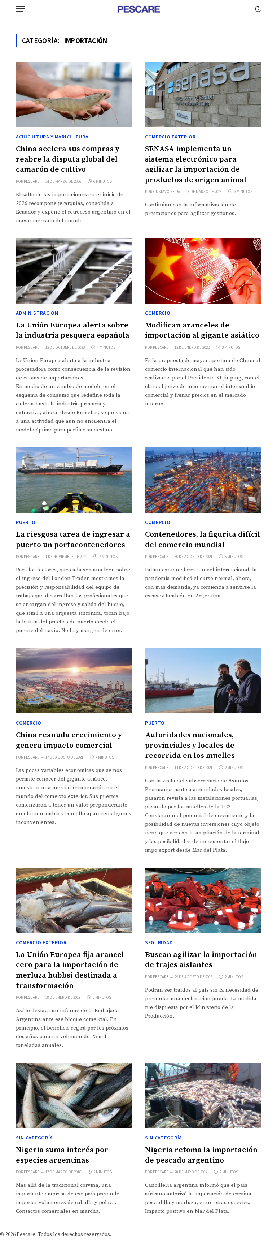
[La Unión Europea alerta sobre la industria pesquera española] (74, 271)
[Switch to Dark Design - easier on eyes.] (257, 9)
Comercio (158, 313)
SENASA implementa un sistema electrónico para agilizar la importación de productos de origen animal (195, 164)
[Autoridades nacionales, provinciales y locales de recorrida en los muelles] (203, 680)
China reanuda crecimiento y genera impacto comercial (69, 740)
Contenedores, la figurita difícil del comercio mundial (202, 540)
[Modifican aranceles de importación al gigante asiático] (203, 271)
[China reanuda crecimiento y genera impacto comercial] (74, 680)
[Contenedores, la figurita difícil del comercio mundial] (203, 480)
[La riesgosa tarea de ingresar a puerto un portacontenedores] (74, 480)
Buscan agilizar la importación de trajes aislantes (201, 960)
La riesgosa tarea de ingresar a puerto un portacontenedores (73, 540)
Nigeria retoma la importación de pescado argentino (201, 1155)
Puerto (26, 522)
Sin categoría (34, 1137)
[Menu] (20, 9)
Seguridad (159, 942)
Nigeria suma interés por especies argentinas (62, 1155)
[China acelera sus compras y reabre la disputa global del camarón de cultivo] (74, 94)
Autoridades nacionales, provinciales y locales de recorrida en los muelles (190, 745)
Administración (37, 313)
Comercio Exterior (170, 136)
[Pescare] (138, 9)
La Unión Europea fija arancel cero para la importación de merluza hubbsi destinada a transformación (70, 970)
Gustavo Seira (166, 191)
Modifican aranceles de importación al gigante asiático (202, 330)
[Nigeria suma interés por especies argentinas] (74, 1095)
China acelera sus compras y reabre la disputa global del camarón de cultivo (67, 159)
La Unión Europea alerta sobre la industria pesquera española (72, 330)
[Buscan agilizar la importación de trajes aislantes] (203, 900)
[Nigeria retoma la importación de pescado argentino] (203, 1095)
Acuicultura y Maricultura (52, 136)
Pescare (31, 181)
